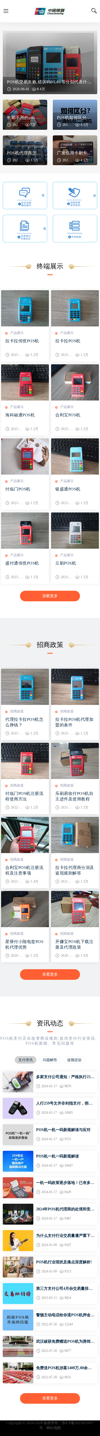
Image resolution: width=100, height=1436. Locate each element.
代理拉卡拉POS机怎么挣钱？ (24, 722)
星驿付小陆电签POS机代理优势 (24, 944)
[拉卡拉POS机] (75, 308)
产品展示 (17, 333)
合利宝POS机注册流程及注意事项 (24, 870)
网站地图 (53, 1428)
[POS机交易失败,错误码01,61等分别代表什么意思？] (50, 62)
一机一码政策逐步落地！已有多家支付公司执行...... (65, 1183)
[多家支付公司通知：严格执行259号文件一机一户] (18, 1073)
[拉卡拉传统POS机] (25, 308)
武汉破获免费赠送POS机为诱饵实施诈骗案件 (65, 1341)
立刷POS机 (65, 563)
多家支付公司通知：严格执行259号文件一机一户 (64, 1077)
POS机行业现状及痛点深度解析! (64, 1262)
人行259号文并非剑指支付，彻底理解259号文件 (64, 1103)
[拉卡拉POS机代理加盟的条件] (75, 687)
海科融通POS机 (20, 415)
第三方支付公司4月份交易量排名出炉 (64, 1288)
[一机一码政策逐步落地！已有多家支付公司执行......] (18, 1179)
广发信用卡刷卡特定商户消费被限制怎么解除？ (75, 153)
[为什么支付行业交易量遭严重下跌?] (18, 1232)
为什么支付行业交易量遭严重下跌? (63, 1236)
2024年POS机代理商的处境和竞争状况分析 (65, 1209)
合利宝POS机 (68, 415)
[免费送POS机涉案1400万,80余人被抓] (18, 1364)
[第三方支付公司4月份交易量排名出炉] (18, 1285)
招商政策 (17, 711)
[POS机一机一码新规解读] (18, 1153)
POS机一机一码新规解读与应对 (63, 1130)
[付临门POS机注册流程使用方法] (25, 761)
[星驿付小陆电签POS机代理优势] (25, 909)
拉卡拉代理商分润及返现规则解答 (74, 870)
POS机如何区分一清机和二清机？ (75, 117)
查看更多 (50, 974)
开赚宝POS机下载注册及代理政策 (74, 944)
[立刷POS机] (75, 530)
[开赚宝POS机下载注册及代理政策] (75, 909)
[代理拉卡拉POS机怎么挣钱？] (25, 687)
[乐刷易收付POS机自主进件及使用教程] (75, 761)
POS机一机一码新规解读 (57, 1156)
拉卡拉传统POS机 (22, 341)
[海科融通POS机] (25, 382)
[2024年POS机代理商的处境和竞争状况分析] (18, 1206)
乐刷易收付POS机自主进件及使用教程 (74, 796)
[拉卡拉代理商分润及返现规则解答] (75, 835)
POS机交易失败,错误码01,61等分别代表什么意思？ (50, 82)
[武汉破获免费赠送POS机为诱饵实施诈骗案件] (18, 1338)
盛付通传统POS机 (22, 563)
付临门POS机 (18, 489)
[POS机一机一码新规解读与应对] (18, 1126)
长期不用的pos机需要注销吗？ (25, 117)
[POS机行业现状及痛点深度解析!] (18, 1259)
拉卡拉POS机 (68, 341)
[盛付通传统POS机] (25, 530)
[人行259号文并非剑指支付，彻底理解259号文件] (18, 1100)
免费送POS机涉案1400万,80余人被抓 (64, 1368)
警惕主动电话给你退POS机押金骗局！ (65, 1315)
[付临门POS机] (25, 456)
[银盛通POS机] (75, 456)
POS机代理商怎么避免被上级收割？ (25, 153)
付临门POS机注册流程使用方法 (24, 796)
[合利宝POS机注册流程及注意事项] (25, 835)
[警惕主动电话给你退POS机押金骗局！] (18, 1312)
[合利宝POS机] (75, 382)
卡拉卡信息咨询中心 (50, 11)
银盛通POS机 (68, 489)
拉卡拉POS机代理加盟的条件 (74, 722)
